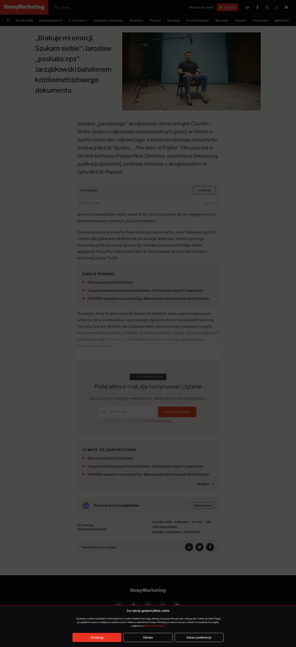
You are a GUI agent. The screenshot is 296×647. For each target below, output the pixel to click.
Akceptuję (96, 637)
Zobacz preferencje (198, 637)
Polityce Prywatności (154, 626)
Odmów (148, 637)
